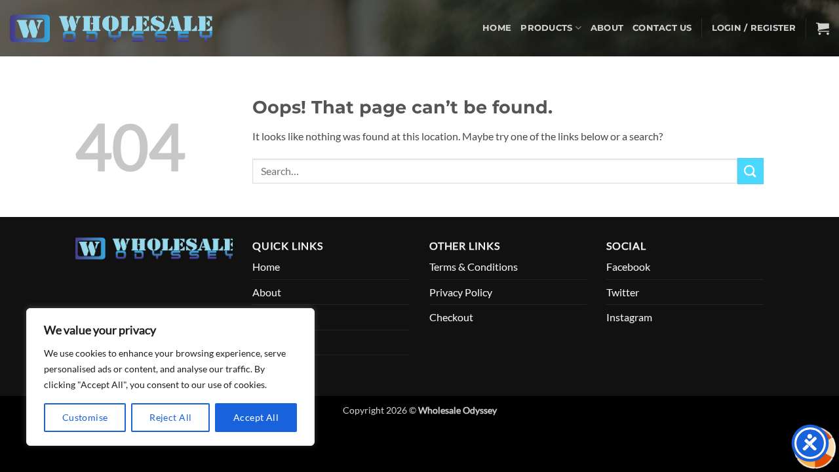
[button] (754, 28)
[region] (170, 377)
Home (496, 28)
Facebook (628, 266)
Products (546, 28)
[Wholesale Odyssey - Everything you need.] (117, 28)
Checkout (451, 317)
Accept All (256, 417)
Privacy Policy (460, 292)
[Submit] (750, 171)
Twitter (622, 292)
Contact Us (662, 28)
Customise (85, 417)
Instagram (629, 317)
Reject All (170, 417)
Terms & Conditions (473, 266)
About (607, 28)
